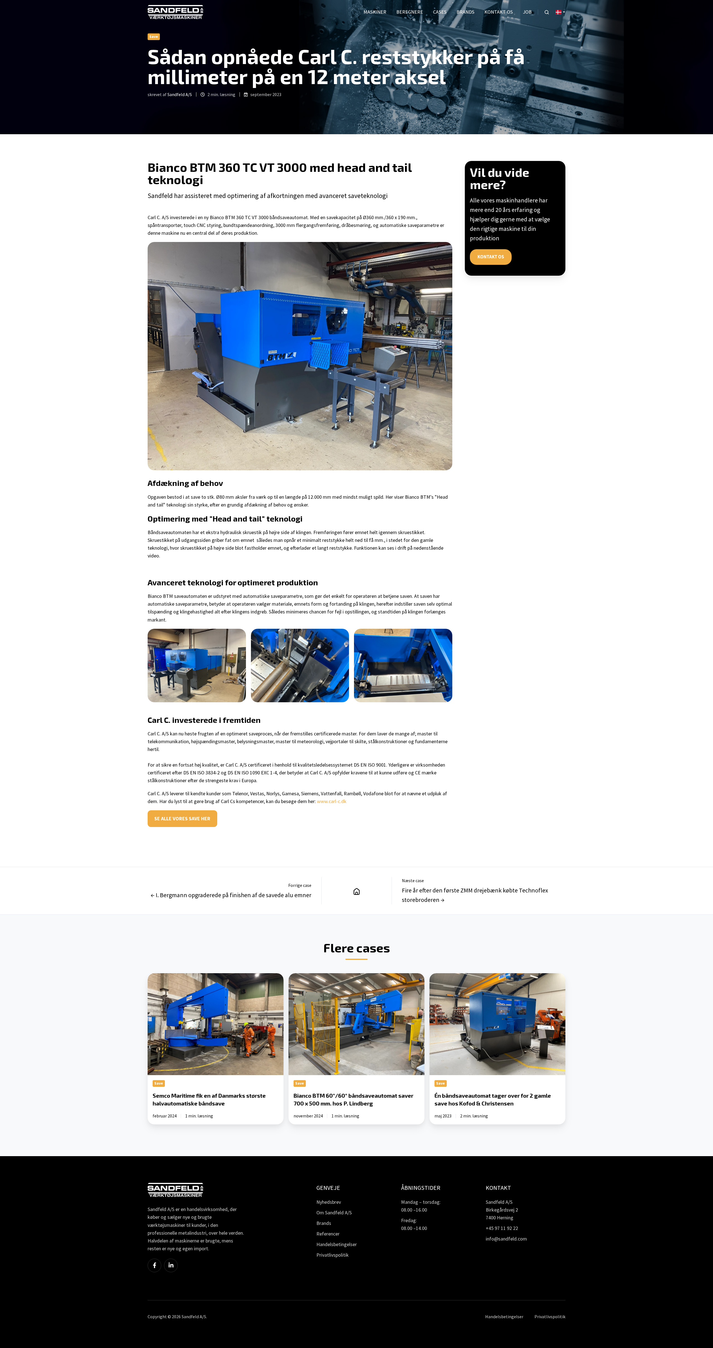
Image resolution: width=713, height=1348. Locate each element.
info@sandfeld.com (506, 1239)
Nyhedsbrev (328, 1202)
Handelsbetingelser (336, 1244)
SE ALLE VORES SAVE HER (182, 818)
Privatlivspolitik (332, 1255)
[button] (547, 12)
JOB (527, 12)
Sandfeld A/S (179, 94)
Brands (323, 1223)
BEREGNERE (409, 12)
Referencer (328, 1233)
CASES (439, 12)
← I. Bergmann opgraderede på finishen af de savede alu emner (231, 895)
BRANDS (465, 12)
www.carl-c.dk (331, 801)
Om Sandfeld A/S (334, 1212)
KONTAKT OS (498, 12)
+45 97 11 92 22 (502, 1228)
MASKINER (374, 12)
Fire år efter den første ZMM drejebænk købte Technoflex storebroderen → (475, 895)
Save (153, 36)
